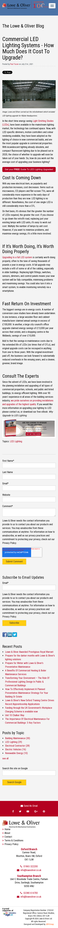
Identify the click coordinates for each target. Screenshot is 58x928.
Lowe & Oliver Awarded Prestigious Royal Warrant (29, 651)
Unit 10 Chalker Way (14, 715)
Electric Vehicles (15, 749)
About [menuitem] (7, 833)
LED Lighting (16, 441)
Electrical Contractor (17, 745)
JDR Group (50, 924)
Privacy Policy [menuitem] (11, 844)
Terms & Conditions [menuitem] (13, 840)
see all (5, 758)
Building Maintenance (17, 738)
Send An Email (31, 805)
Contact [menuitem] (8, 836)
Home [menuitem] (7, 829)
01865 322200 (30, 866)
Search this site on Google (15, 768)
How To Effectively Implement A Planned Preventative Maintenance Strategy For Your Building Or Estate (26, 693)
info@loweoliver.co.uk (30, 870)
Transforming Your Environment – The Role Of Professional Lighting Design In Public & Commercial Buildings (27, 682)
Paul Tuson (14, 64)
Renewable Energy (16, 753)
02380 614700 (30, 892)
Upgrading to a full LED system (17, 257)
